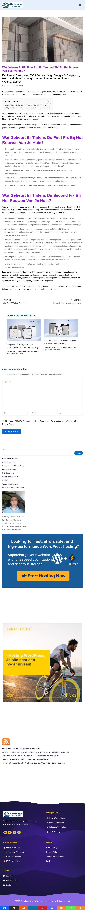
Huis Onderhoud (12, 78)
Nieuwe (5, 480)
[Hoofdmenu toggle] (80, 5)
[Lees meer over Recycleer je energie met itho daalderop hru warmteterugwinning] (24, 330)
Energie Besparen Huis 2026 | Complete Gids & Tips (21, 748)
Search (5, 449)
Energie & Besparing (66, 75)
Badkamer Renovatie (15, 75)
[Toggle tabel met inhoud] (47, 102)
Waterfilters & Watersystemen (13, 487)
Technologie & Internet (10, 484)
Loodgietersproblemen (38, 78)
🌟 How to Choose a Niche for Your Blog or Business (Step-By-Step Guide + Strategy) (33, 763)
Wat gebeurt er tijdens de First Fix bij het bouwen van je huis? (26, 105)
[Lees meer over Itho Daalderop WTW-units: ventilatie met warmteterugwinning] (61, 328)
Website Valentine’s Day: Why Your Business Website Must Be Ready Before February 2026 (35, 752)
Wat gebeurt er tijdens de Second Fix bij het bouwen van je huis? (27, 108)
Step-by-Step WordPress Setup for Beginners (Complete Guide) (25, 759)
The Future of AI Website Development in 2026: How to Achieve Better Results (30, 756)
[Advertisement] (42, 605)
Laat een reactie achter (14, 351)
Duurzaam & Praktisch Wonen (13, 466)
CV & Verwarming (41, 75)
